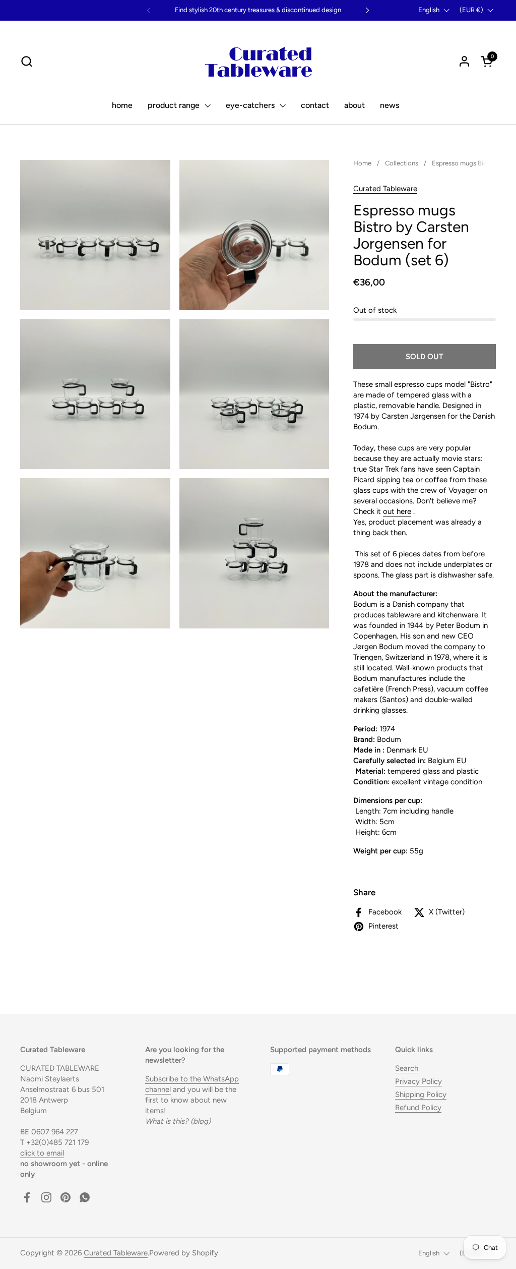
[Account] (464, 61)
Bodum (365, 604)
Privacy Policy (418, 1081)
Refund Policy (418, 1107)
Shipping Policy (420, 1094)
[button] (26, 61)
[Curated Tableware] (258, 61)
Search (406, 1068)
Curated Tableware (385, 188)
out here (397, 511)
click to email (42, 1153)
